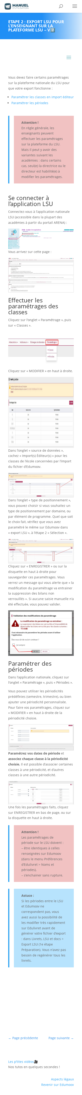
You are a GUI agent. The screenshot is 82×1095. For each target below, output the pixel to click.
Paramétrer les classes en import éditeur (42, 97)
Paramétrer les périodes (29, 103)
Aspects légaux (62, 1079)
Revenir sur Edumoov (57, 1084)
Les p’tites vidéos (23, 1061)
